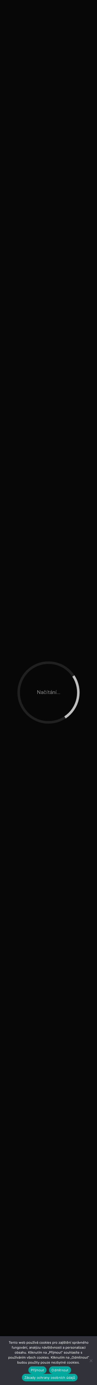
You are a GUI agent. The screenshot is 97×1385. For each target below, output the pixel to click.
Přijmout (37, 1370)
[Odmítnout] (90, 1360)
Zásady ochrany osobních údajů (49, 1378)
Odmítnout (59, 1370)
